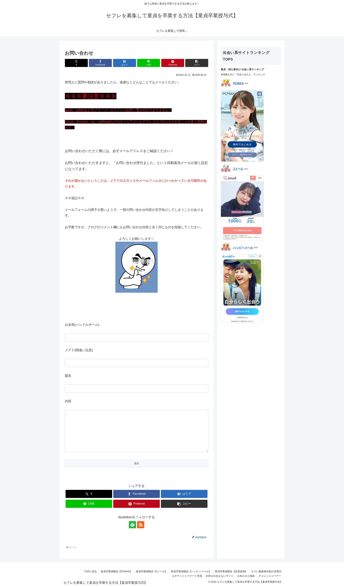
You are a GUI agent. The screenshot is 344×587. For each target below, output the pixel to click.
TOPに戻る (90, 571)
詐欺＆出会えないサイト (219, 575)
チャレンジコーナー (270, 575)
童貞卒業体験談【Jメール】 (151, 571)
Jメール (238, 168)
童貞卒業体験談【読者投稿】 (231, 571)
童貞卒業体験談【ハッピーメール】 (191, 571)
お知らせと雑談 (246, 575)
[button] (196, 63)
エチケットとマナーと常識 (187, 575)
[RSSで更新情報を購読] (140, 524)
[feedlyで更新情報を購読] (132, 524)
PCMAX (238, 83)
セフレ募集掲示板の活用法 (266, 571)
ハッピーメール (243, 247)
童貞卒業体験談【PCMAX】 (116, 571)
